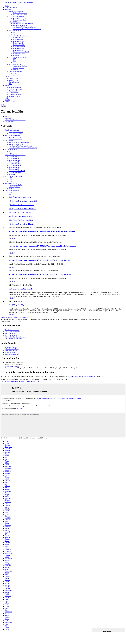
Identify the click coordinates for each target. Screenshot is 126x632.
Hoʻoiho (7, 100)
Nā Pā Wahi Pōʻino (15, 64)
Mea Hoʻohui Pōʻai (15, 30)
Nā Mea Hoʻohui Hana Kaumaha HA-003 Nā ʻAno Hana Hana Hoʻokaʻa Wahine (42, 231)
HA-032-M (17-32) (16, 305)
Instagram (15, 354)
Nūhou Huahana (14, 82)
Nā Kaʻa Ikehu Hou (15, 94)
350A (14, 62)
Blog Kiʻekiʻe (36, 381)
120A (14, 59)
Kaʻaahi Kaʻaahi (14, 93)
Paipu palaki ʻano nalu (16, 71)
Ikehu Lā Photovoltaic (15, 89)
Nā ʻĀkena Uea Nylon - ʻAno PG (22, 216)
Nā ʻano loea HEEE (19, 53)
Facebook (15, 349)
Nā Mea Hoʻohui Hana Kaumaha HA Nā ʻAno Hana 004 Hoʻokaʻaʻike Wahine (41, 260)
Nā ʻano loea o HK (19, 48)
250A (14, 61)
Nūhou (7, 77)
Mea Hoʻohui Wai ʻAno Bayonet (23, 23)
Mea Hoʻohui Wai (14, 22)
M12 (14, 34)
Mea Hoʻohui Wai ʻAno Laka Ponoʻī (24, 27)
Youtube (14, 347)
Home (7, 6)
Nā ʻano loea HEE (18, 41)
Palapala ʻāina (5, 381)
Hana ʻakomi (13, 91)
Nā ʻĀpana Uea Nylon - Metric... (22, 224)
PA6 (14, 75)
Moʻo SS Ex (16, 69)
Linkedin (15, 350)
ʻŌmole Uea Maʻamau (16, 11)
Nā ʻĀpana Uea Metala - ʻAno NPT (23, 201)
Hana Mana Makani (15, 87)
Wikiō (6, 98)
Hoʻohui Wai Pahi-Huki (20, 25)
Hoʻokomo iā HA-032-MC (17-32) (22, 289)
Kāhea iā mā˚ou (10, 101)
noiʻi (10, 239)
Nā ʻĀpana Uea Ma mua (16, 16)
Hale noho (16, 55)
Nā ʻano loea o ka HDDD (21, 52)
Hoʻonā (7, 85)
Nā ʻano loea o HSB (19, 46)
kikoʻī (13, 239)
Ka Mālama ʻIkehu (14, 96)
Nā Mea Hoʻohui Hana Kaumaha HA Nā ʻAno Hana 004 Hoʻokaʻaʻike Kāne (40, 274)
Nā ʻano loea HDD (19, 45)
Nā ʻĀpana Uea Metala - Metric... (22, 209)
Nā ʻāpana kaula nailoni (20, 13)
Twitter (13, 352)
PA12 (14, 73)
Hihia (10, 84)
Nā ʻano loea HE (18, 39)
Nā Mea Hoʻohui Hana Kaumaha (19, 36)
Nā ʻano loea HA (18, 38)
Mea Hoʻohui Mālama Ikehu (17, 57)
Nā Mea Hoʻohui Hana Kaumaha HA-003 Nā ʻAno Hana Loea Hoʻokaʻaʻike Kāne (42, 246)
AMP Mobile (15, 381)
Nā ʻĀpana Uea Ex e (19, 20)
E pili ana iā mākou (11, 7)
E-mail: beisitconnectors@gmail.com (83, 376)
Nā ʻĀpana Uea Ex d (19, 18)
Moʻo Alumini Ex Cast (20, 66)
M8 (14, 32)
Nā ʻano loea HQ (18, 50)
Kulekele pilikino (25, 381)
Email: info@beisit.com (12, 366)
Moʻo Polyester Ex (18, 68)
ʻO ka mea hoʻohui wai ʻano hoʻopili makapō (27, 29)
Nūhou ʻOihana (13, 78)
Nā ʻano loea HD (18, 43)
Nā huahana (8, 9)
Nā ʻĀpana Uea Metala (20, 14)
